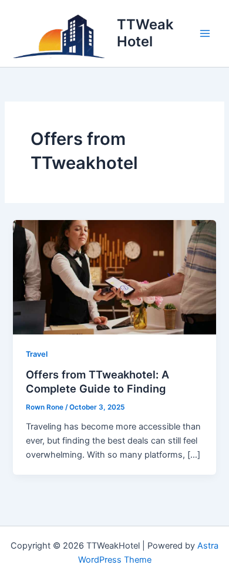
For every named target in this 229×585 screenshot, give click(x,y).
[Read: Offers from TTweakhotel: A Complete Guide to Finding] (114, 276)
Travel (37, 354)
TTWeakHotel (145, 32)
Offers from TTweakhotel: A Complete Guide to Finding (97, 381)
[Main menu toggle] (205, 33)
